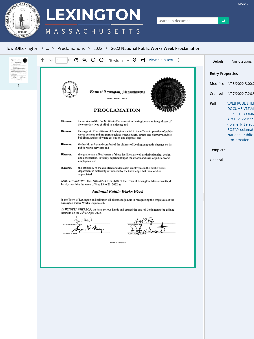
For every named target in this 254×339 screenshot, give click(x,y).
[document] (229, 197)
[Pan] (76, 60)
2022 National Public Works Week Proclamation (155, 48)
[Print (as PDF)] (143, 60)
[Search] (223, 20)
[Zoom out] (101, 60)
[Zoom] (84, 60)
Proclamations (72, 48)
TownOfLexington (28, 48)
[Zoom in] (93, 60)
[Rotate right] (134, 60)
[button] (18, 72)
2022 (98, 48)
